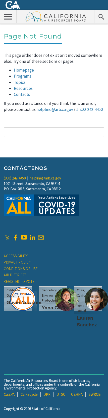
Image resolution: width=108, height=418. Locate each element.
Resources (23, 88)
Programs (22, 76)
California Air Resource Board (55, 16)
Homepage (24, 70)
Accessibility (16, 256)
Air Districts (15, 275)
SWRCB (95, 394)
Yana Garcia (56, 307)
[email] (41, 237)
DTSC (61, 394)
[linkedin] (32, 237)
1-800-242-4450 (89, 109)
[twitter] (7, 237)
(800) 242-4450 (15, 178)
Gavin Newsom (24, 302)
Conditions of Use (21, 268)
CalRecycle (29, 394)
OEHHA (77, 394)
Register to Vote (19, 281)
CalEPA (9, 394)
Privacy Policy (17, 262)
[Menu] (8, 16)
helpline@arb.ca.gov (54, 109)
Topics (20, 82)
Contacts (22, 94)
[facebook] (15, 237)
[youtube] (24, 237)
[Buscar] (101, 16)
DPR (46, 394)
